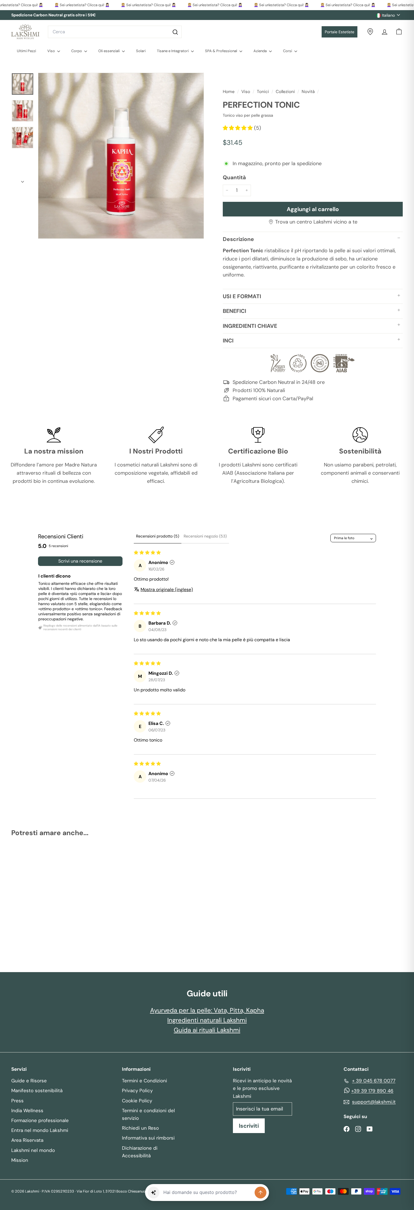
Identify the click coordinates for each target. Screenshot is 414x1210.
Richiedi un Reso (140, 1128)
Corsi (288, 50)
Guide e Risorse (29, 1081)
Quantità (234, 177)
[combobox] (115, 32)
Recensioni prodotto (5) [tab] (157, 536)
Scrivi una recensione (80, 561)
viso (245, 91)
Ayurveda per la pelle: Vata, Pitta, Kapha (207, 1010)
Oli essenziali (109, 50)
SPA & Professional (221, 50)
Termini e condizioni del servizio (148, 1114)
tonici (263, 91)
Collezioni (285, 91)
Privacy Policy (137, 1090)
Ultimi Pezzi (26, 50)
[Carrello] (399, 31)
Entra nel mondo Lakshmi (39, 1130)
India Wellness (27, 1110)
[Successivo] (22, 179)
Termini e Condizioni (144, 1081)
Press (17, 1101)
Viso (51, 50)
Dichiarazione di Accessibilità (139, 1152)
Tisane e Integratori (173, 50)
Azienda (260, 50)
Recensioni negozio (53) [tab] (205, 536)
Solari (141, 50)
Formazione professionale (40, 1120)
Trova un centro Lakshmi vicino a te (316, 221)
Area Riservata (27, 1140)
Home (229, 91)
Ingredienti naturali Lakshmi (207, 1020)
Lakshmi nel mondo (33, 1150)
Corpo (77, 50)
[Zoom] (121, 155)
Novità (308, 91)
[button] (238, 128)
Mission (19, 1160)
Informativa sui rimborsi (148, 1138)
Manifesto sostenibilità (37, 1090)
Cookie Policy (137, 1101)
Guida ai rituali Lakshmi (207, 1030)
